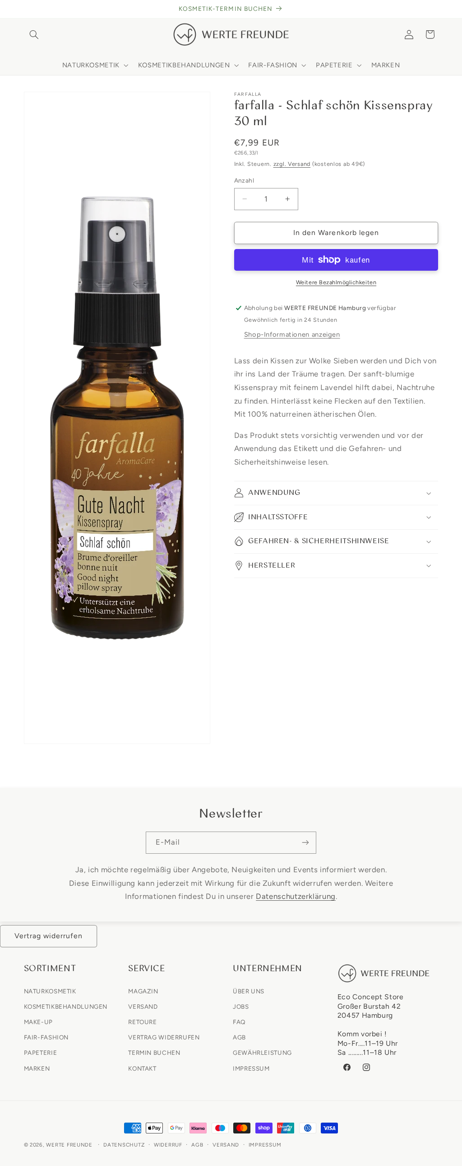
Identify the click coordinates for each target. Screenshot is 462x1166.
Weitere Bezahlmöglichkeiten (336, 282)
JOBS (241, 1006)
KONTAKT (142, 1068)
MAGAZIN (143, 991)
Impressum (265, 1145)
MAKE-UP (38, 1021)
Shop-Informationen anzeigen (292, 334)
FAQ (239, 1021)
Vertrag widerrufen (48, 935)
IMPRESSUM (251, 1068)
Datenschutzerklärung (296, 896)
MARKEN (37, 1068)
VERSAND (142, 1006)
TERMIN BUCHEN (154, 1052)
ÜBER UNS (248, 991)
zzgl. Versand (292, 163)
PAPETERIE (40, 1052)
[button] (34, 34)
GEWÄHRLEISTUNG (262, 1052)
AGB (239, 1037)
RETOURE (142, 1021)
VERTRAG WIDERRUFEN (163, 1037)
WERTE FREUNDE (69, 1145)
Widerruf (168, 1145)
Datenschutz (123, 1145)
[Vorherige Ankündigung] (27, 9)
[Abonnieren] (305, 843)
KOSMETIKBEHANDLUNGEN (66, 1006)
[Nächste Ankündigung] (435, 9)
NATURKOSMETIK (50, 991)
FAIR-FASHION (46, 1037)
